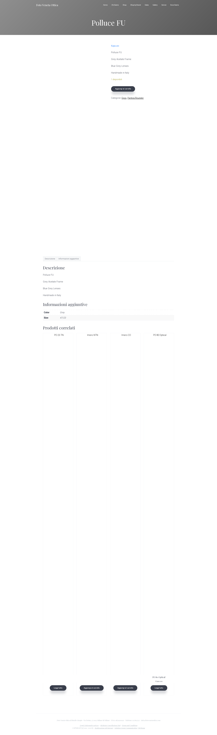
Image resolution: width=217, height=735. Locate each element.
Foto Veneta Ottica (47, 5)
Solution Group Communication (125, 728)
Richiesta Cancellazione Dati (110, 725)
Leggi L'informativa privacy (89, 725)
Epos (124, 98)
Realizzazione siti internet (104, 728)
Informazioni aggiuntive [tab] (68, 259)
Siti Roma (141, 728)
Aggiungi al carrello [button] (92, 688)
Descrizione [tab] (50, 259)
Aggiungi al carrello (123, 89)
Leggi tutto (58, 688)
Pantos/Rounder (135, 98)
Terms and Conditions (129, 725)
